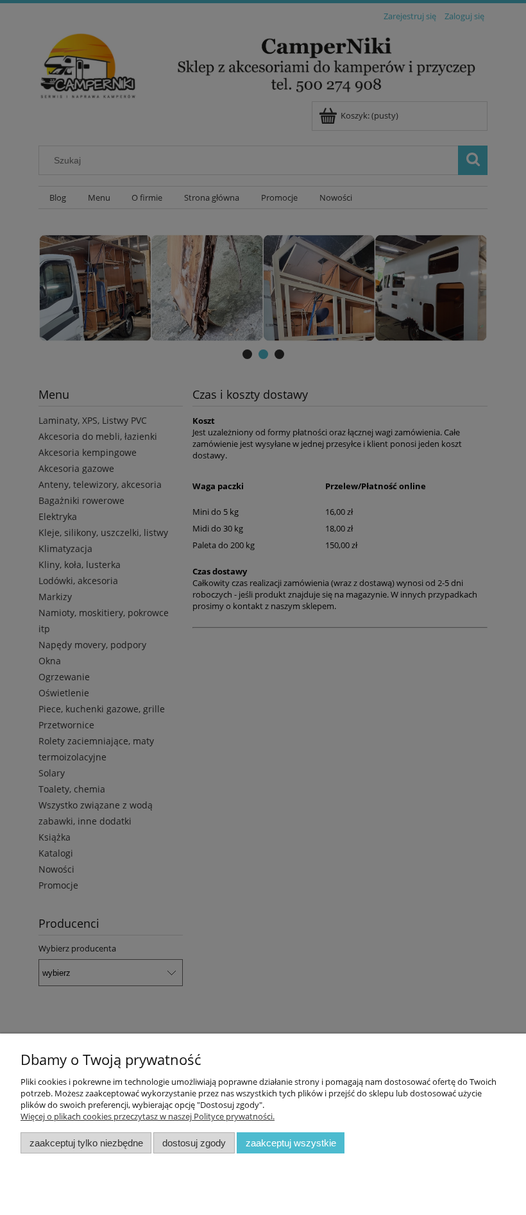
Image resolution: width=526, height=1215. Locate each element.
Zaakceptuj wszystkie (291, 1142)
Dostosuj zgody (194, 1142)
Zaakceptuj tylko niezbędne (86, 1142)
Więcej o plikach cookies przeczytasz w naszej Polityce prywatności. (148, 1116)
